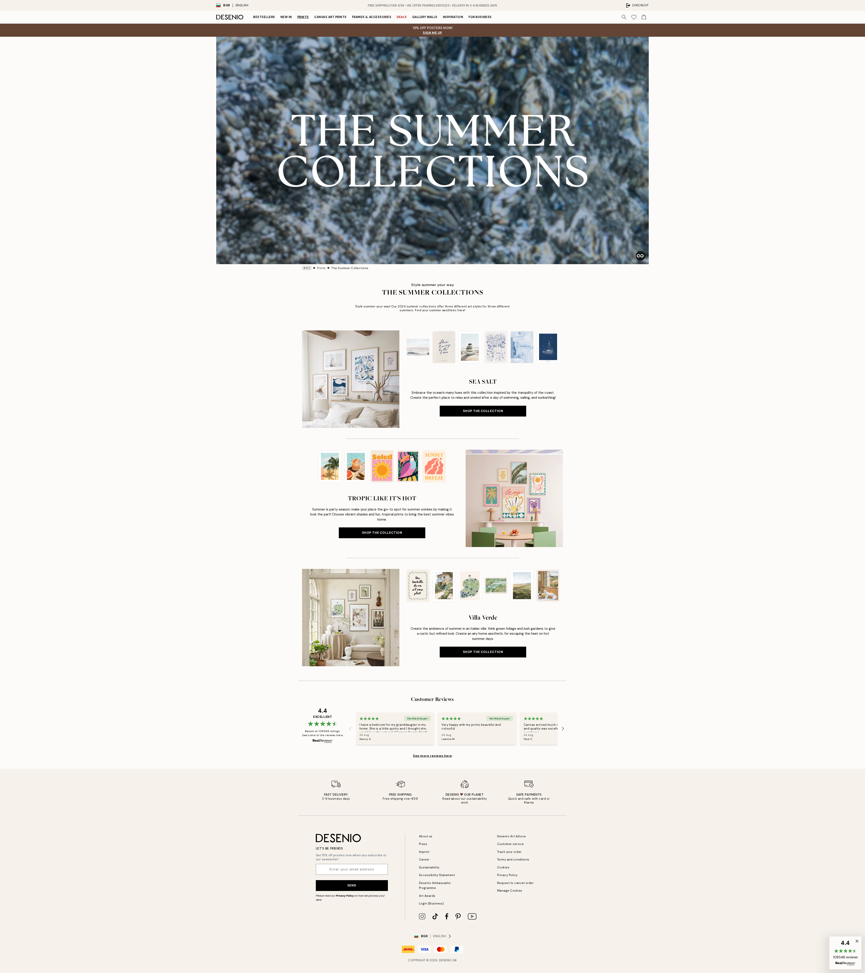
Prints (303, 17)
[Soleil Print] (382, 466)
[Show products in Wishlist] (634, 17)
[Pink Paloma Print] (356, 466)
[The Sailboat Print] (548, 347)
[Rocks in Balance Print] (470, 347)
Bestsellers (264, 17)
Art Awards (427, 896)
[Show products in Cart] (644, 17)
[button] (845, 952)
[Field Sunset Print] (522, 585)
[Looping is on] (640, 256)
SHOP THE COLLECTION (483, 411)
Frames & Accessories (371, 17)
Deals (402, 17)
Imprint (424, 852)
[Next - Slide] (563, 347)
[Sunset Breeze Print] (434, 466)
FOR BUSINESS (480, 17)
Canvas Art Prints (330, 17)
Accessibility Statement (437, 875)
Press (423, 844)
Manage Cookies (509, 891)
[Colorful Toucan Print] (408, 466)
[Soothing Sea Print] (418, 347)
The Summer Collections (349, 268)
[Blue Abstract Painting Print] (522, 347)
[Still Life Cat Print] (548, 585)
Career (424, 859)
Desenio (445, 960)
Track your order (509, 852)
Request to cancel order (515, 883)
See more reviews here (432, 756)
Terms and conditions (513, 859)
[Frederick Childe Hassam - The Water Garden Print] (496, 585)
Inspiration (453, 17)
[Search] (624, 17)
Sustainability (429, 867)
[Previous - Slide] (403, 347)
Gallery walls (424, 17)
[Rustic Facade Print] (444, 585)
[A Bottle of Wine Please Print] (418, 585)
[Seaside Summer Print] (496, 347)
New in (286, 17)
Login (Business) (431, 903)
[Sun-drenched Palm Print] (330, 466)
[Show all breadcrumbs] (307, 268)
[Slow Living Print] (444, 347)
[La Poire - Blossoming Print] (470, 585)
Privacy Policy (345, 895)
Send (351, 885)
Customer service (510, 844)
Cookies (503, 867)
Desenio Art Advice (511, 836)
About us (425, 836)
